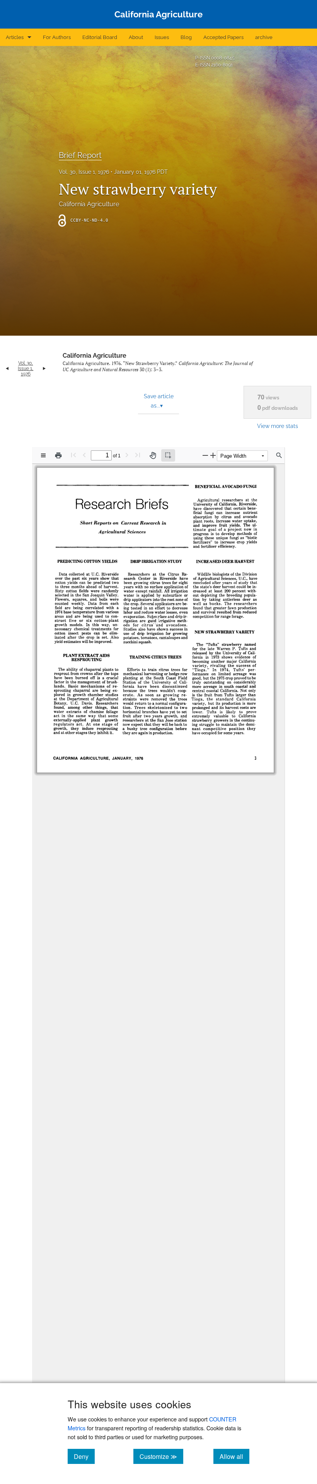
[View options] (43, 455)
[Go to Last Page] (137, 455)
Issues (162, 37)
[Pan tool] (153, 455)
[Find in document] (279, 455)
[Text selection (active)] (168, 455)
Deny (84, 1456)
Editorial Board (99, 37)
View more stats (277, 426)
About (136, 37)
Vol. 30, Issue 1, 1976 (84, 172)
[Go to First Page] (73, 455)
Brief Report (80, 155)
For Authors (57, 37)
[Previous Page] (84, 455)
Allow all (234, 1456)
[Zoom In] (213, 455)
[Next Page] (126, 455)
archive (264, 37)
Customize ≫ (161, 1456)
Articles (15, 37)
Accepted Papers (223, 37)
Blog (186, 37)
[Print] (58, 455)
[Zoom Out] (205, 455)
